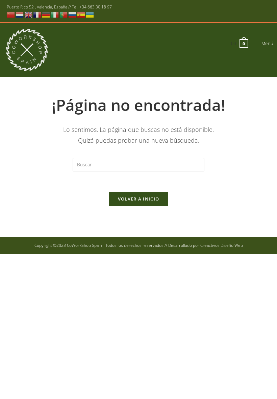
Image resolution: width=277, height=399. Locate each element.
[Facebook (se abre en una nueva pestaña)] (238, 12)
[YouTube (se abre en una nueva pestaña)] (257, 12)
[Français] (37, 14)
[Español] (81, 14)
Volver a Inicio (138, 199)
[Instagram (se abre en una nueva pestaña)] (248, 12)
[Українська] (90, 14)
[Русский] (72, 14)
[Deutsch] (46, 14)
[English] (28, 14)
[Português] (63, 14)
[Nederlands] (20, 14)
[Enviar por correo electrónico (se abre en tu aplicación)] (266, 12)
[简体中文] (11, 14)
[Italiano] (55, 14)
